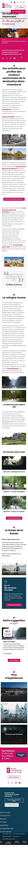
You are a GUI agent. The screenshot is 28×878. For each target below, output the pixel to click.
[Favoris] (18, 2)
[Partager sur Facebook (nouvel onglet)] (3, 58)
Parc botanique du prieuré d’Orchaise (14, 210)
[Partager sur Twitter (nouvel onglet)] (6, 58)
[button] (21, 2)
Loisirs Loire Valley (8, 117)
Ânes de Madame (13, 368)
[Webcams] (11, 2)
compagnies (6, 109)
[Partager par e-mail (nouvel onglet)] (14, 58)
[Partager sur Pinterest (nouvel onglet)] (10, 58)
